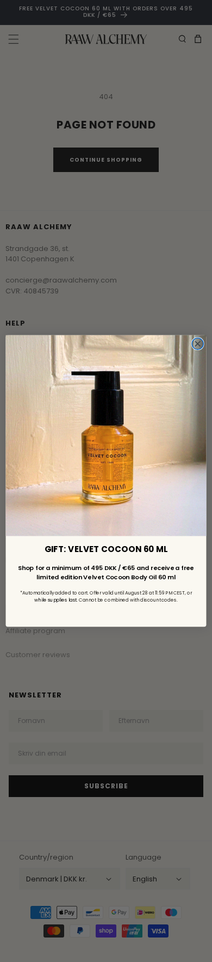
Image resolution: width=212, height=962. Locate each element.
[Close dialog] (197, 344)
